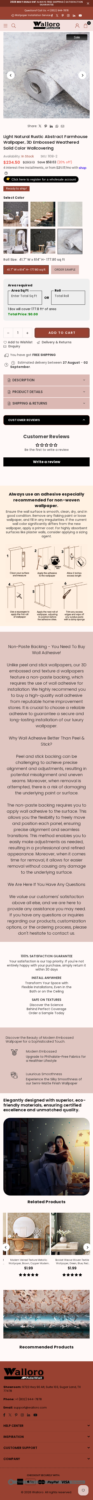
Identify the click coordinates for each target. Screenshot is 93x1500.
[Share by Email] (62, 126)
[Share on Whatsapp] (57, 126)
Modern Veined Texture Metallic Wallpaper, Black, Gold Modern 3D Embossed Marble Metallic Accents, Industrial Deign (43, 1261)
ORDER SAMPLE (65, 269)
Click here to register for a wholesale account (41, 179)
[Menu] (5, 25)
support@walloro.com (30, 1407)
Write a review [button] (46, 461)
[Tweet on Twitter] (40, 126)
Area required (20, 285)
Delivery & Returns (56, 342)
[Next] (82, 75)
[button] (85, 25)
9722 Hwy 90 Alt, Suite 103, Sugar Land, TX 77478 (42, 1389)
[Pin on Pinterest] (45, 126)
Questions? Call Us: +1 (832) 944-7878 (47, 10)
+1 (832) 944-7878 (28, 1399)
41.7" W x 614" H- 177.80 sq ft (26, 269)
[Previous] (11, 75)
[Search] (13, 25)
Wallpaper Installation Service (32, 15)
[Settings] (77, 25)
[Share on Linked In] (51, 126)
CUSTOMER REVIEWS (24, 420)
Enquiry (13, 346)
